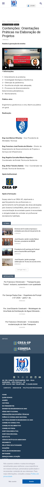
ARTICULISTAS (8, 276)
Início (3, 21)
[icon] (14, 377)
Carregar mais (21, 269)
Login (32, 5)
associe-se (17, 388)
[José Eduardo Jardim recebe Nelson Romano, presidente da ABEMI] (7, 241)
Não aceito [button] (12, 481)
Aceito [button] (31, 481)
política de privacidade (32, 388)
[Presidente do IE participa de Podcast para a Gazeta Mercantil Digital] (7, 252)
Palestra (16, 24)
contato (7, 388)
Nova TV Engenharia (13, 21)
